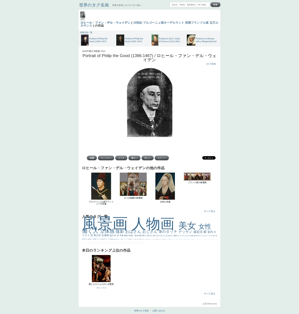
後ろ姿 (196, 235)
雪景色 (117, 239)
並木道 (90, 239)
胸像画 (164, 239)
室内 (210, 231)
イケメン (124, 239)
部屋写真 (148, 239)
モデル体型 (145, 239)
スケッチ (119, 239)
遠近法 (198, 232)
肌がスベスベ (133, 239)
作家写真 (142, 239)
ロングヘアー (151, 239)
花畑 (168, 239)
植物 (140, 239)
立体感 (108, 231)
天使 (122, 235)
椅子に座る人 (147, 235)
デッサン (185, 232)
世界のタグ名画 (94, 4)
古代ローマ (161, 239)
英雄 (157, 239)
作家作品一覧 (86, 32)
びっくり (167, 239)
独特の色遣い (129, 235)
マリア (108, 239)
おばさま (138, 239)
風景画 (107, 223)
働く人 (91, 231)
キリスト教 (99, 239)
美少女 (98, 235)
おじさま (188, 235)
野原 (159, 239)
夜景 (143, 239)
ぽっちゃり (207, 235)
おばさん (133, 231)
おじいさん (181, 235)
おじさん (150, 232)
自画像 (114, 239)
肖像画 (94, 239)
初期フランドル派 (197, 22)
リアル (127, 239)
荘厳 (165, 239)
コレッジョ (101, 288)
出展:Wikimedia (209, 304)
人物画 (155, 224)
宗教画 (129, 239)
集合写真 (138, 235)
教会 (192, 235)
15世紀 (137, 22)
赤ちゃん (201, 235)
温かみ (113, 235)
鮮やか (154, 239)
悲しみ (163, 235)
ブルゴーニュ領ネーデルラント (163, 22)
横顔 (176, 235)
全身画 (106, 235)
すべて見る (209, 211)
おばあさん (170, 235)
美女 (188, 226)
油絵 (155, 239)
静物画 (112, 239)
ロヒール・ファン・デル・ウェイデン (105, 22)
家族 (158, 239)
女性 (204, 226)
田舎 (214, 235)
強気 (136, 239)
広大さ (157, 235)
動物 (103, 239)
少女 (106, 239)
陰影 (120, 231)
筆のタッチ (168, 232)
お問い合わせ (158, 311)
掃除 (122, 239)
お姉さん (86, 239)
